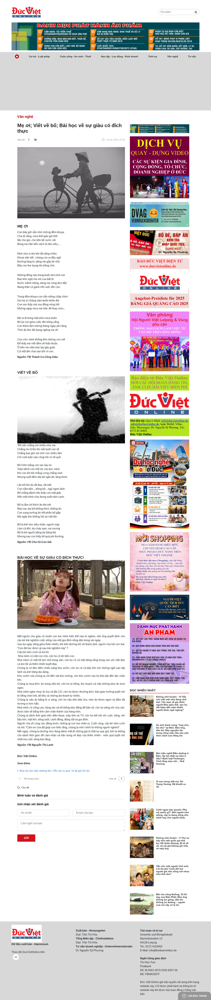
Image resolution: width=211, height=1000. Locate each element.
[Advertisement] (105, 86)
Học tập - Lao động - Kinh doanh (119, 56)
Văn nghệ (172, 56)
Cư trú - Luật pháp (39, 56)
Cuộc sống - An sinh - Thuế (75, 56)
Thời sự (152, 56)
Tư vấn (192, 56)
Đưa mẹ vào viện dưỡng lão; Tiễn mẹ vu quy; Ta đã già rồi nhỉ (55, 770)
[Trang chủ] (17, 56)
